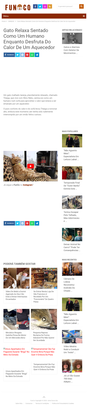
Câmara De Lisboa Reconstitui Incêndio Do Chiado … (69, 285)
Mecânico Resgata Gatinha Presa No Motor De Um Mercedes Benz (16, 335)
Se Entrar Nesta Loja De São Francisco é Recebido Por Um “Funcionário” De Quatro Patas (43, 296)
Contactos (28, 403)
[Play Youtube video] (30, 166)
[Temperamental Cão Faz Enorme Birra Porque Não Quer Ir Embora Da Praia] (44, 354)
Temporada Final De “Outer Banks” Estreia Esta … (72, 185)
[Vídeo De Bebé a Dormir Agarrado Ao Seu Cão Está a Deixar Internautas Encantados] (16, 278)
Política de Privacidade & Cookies (63, 403)
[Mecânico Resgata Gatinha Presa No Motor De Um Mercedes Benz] (16, 319)
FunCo (32, 400)
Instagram (27, 185)
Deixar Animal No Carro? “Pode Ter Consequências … (72, 247)
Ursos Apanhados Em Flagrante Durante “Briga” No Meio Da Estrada (16, 373)
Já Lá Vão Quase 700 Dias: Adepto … (72, 378)
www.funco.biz (53, 400)
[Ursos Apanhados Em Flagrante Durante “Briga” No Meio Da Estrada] (16, 357)
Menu (5, 16)
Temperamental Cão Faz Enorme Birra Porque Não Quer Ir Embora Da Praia (44, 367)
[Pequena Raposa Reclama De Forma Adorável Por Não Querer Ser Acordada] (44, 319)
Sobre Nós (19, 403)
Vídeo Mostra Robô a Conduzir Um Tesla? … (71, 349)
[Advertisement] (30, 76)
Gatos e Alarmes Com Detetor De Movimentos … (72, 50)
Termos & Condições (42, 403)
